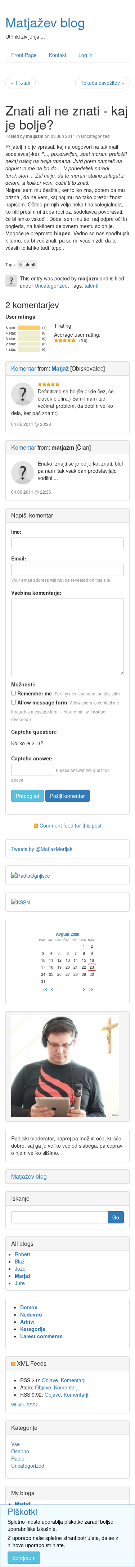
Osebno (20, 1451)
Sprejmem (24, 1557)
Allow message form (41, 702)
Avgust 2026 (67, 934)
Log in (85, 54)
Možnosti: (23, 684)
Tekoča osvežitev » (102, 82)
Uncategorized (95, 136)
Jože (20, 1268)
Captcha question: (34, 731)
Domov (28, 1307)
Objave (50, 1380)
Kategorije (32, 1328)
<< (45, 989)
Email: (18, 558)
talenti (29, 264)
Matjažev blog (45, 22)
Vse (15, 1444)
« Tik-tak (20, 82)
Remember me (34, 693)
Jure (20, 1283)
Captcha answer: (32, 758)
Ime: (16, 531)
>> (91, 989)
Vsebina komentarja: (36, 592)
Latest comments (41, 1336)
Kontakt (57, 54)
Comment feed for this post (70, 825)
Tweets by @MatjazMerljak (41, 848)
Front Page (24, 54)
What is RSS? (24, 1404)
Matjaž (23, 1275)
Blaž (19, 1261)
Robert (22, 1254)
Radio (17, 1458)
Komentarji (73, 1380)
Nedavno (31, 1314)
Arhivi (27, 1321)
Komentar (23, 368)
